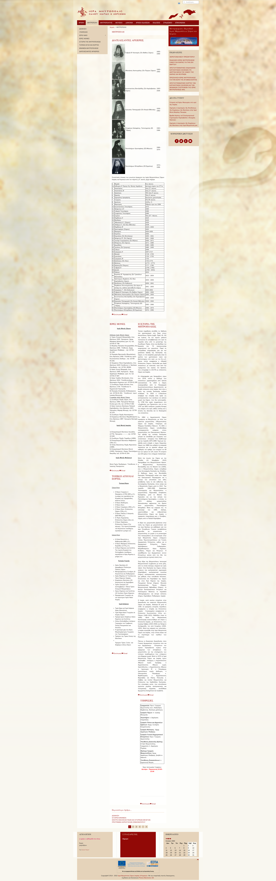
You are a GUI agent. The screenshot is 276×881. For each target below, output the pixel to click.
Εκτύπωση (117, 314)
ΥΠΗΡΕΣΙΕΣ (146, 700)
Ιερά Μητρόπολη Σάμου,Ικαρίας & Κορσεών (132, 875)
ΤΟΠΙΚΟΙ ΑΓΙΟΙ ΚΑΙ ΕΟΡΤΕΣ (122, 477)
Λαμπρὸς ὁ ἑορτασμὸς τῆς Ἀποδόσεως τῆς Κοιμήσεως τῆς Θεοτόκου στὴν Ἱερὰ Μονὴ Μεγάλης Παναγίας (183, 110)
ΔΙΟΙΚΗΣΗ (115, 816)
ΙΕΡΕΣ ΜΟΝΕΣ (117, 323)
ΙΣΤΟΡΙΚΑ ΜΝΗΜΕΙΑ (119, 818)
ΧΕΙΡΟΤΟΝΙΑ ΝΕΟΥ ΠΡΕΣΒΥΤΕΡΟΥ (182, 57)
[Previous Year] (166, 839)
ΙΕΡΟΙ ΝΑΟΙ (83, 35)
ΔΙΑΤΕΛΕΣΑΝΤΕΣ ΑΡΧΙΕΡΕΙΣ (128, 40)
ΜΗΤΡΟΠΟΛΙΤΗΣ (106, 23)
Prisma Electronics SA (146, 878)
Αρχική (112, 27)
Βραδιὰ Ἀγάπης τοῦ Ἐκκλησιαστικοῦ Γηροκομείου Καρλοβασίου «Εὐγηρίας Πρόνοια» (182, 118)
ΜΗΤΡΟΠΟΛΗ (92, 23)
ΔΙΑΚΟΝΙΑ (129, 23)
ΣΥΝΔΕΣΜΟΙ (167, 23)
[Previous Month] (167, 839)
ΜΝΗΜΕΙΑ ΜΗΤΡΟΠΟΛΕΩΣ (88, 48)
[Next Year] (169, 839)
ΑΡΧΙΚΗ (81, 23)
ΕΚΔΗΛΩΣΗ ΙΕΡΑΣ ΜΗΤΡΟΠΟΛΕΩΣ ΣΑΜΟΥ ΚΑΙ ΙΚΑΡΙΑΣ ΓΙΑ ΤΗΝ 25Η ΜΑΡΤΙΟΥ (182, 62)
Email (125, 314)
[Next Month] (170, 839)
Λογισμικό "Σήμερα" (85, 849)
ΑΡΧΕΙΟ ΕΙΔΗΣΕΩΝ (143, 23)
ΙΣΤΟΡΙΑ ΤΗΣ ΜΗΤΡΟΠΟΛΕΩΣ (90, 42)
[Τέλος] (146, 826)
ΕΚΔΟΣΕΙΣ (156, 23)
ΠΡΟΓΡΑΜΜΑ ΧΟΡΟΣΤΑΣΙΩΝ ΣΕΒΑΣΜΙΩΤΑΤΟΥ (128, 822)
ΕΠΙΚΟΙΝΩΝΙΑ (180, 23)
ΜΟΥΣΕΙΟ (118, 23)
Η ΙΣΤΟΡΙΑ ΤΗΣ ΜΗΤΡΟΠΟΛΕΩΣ (147, 325)
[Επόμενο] (143, 826)
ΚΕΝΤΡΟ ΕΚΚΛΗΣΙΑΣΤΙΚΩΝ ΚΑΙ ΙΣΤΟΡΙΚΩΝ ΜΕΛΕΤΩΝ (131, 820)
